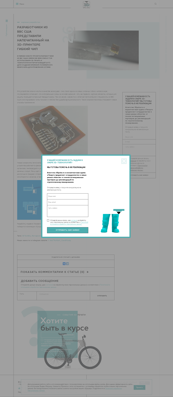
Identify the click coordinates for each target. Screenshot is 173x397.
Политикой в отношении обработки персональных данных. (69, 223)
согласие (74, 220)
